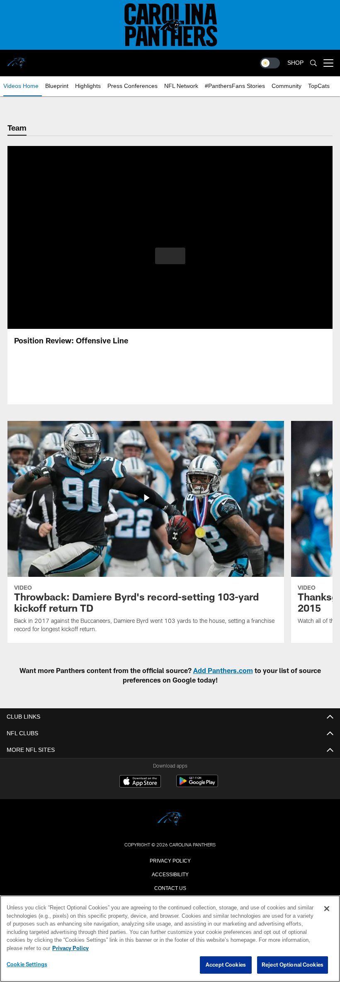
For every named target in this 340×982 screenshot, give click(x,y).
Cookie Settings (27, 964)
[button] (170, 256)
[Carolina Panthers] (170, 819)
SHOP (295, 62)
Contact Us (170, 887)
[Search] (313, 63)
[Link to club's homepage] (17, 59)
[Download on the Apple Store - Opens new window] (140, 782)
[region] (170, 939)
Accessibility (170, 874)
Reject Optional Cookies (292, 965)
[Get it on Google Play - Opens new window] (197, 785)
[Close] (327, 909)
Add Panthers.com (223, 670)
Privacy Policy (170, 860)
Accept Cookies (226, 965)
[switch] (270, 63)
